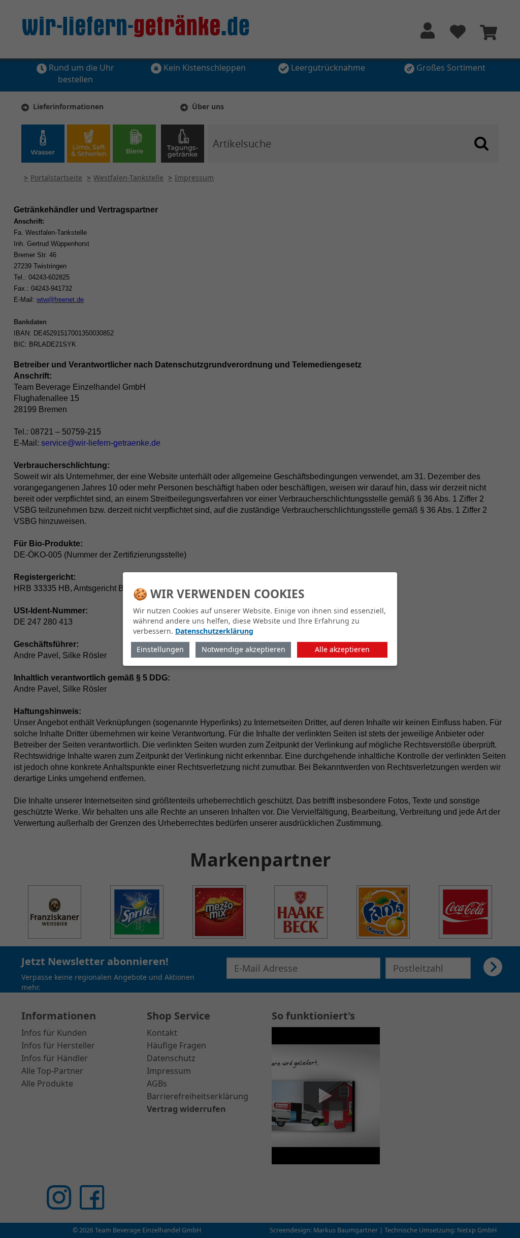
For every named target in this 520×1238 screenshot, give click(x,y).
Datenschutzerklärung (214, 631)
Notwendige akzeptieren (243, 649)
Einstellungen (160, 649)
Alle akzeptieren (342, 649)
